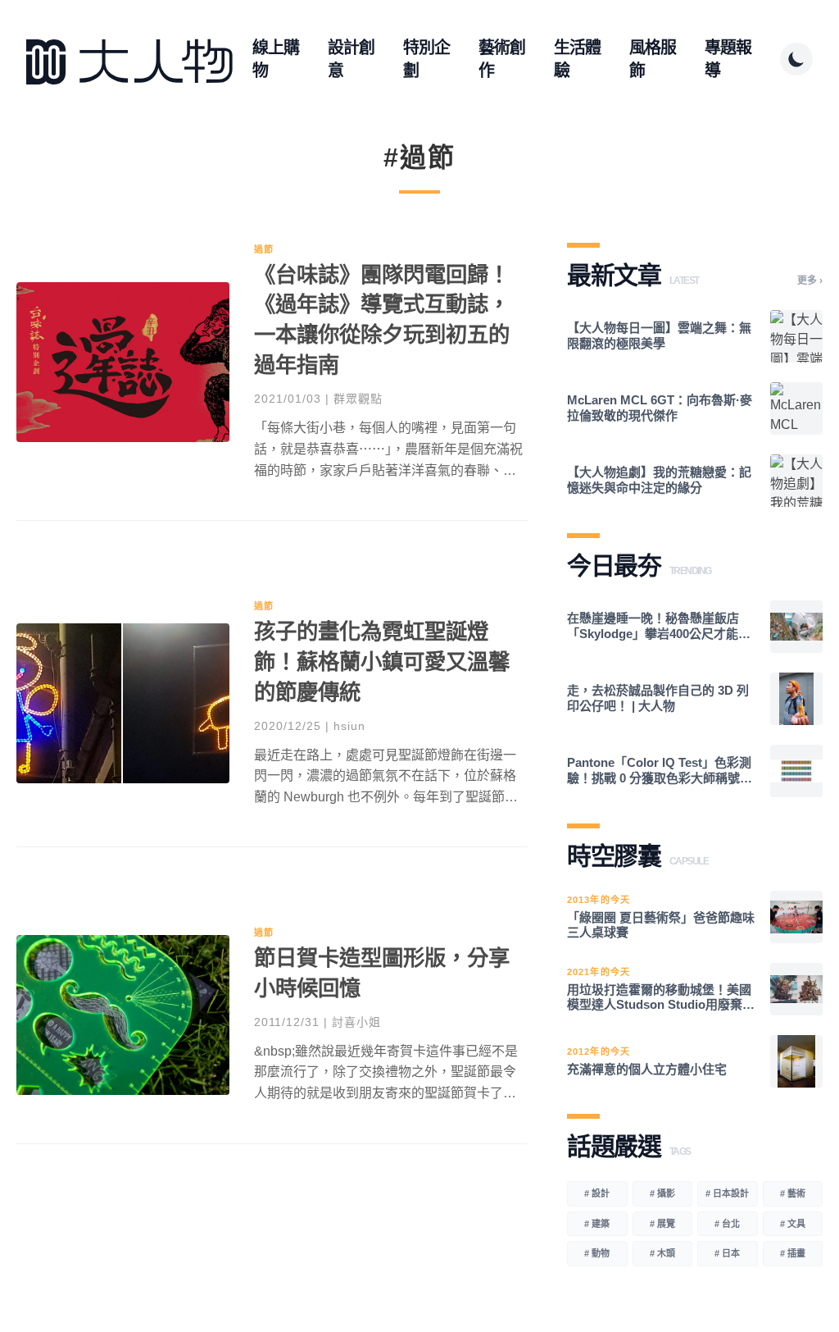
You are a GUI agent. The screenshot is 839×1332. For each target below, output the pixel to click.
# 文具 (792, 1224)
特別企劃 (426, 59)
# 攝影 (662, 1193)
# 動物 (597, 1253)
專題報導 (728, 59)
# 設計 (597, 1193)
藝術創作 (501, 59)
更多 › (810, 280)
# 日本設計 (727, 1193)
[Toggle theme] (796, 59)
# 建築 (597, 1224)
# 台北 (727, 1224)
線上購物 (275, 59)
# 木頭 (662, 1253)
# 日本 (727, 1253)
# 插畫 (792, 1253)
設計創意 (351, 59)
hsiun (349, 725)
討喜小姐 (356, 1022)
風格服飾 (652, 59)
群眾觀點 (358, 398)
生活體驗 (577, 59)
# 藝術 (792, 1193)
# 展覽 (662, 1224)
